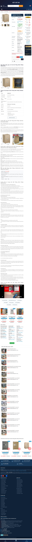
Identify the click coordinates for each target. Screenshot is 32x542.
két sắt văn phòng (29, 472)
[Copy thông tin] (12, 61)
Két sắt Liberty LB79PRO (20, 317)
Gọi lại (22, 59)
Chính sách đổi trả (19, 483)
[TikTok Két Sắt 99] (5, 476)
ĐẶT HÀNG (18, 57)
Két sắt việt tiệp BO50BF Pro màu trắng (13, 401)
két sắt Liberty (20, 470)
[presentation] (0, 25)
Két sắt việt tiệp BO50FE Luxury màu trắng (13, 389)
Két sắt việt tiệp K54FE (10, 372)
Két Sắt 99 (3, 537)
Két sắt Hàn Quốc (3, 484)
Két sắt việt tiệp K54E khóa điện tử (12, 360)
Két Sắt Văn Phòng (3, 482)
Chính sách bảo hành (19, 484)
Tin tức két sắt (3, 512)
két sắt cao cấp (4, 473)
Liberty (29, 43)
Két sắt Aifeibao (17, 302)
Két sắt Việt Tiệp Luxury (12, 300)
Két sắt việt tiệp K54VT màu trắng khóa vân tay (14, 366)
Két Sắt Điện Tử (3, 489)
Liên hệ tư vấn (3, 509)
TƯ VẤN (21, 57)
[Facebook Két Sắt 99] (1, 476)
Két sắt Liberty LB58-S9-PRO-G (4, 317)
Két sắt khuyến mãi (3, 513)
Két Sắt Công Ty (3, 483)
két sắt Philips (13, 470)
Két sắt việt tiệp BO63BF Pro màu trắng (13, 430)
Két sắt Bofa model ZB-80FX (12, 317)
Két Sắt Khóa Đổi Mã (3, 488)
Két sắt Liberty (11, 302)
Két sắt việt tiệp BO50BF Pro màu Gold (13, 407)
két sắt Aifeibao (24, 470)
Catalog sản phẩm (3, 514)
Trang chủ (2, 11)
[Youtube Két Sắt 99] (3, 476)
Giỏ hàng (2, 321)
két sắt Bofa (16, 470)
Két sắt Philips (6, 11)
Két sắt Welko (9, 304)
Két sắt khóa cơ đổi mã (20, 493)
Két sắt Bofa (6, 302)
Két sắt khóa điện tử (19, 489)
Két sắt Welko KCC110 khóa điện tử (12, 395)
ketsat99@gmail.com (6, 172)
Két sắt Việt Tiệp (4, 300)
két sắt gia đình (25, 472)
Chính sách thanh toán (19, 482)
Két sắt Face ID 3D (19, 492)
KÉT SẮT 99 (16, 2)
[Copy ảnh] (14, 61)
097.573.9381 (7, 171)
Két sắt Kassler (15, 304)
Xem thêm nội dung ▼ (12, 117)
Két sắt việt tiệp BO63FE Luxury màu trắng (13, 424)
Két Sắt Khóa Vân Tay (4, 490)
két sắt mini (21, 472)
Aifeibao (29, 41)
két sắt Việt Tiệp (9, 470)
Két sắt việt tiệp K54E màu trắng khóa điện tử (13, 354)
